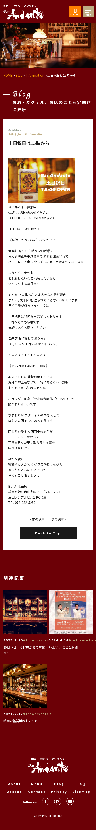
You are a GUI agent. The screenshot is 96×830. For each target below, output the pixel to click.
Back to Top (48, 533)
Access (14, 791)
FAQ (81, 784)
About (14, 784)
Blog (59, 784)
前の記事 (38, 519)
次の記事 (57, 519)
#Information (34, 134)
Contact (37, 791)
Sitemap (82, 791)
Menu (36, 784)
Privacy (59, 791)
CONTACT (75, 14)
